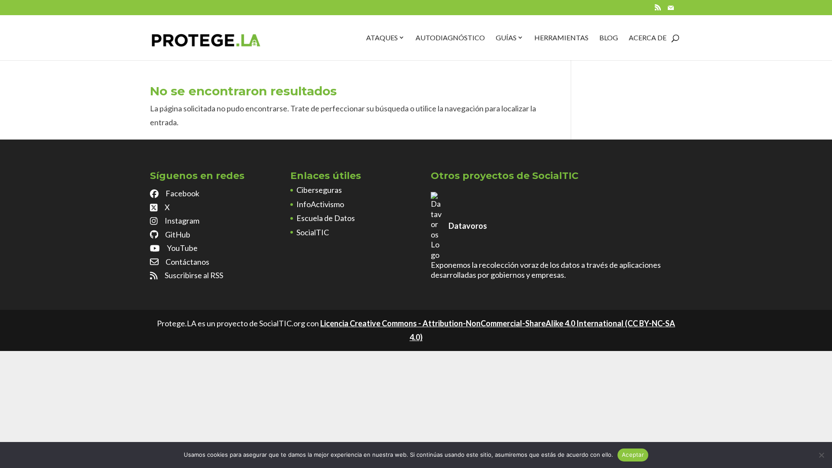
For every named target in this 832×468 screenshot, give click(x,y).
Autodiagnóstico (450, 37)
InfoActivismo (320, 204)
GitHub (177, 234)
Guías (506, 37)
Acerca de (647, 37)
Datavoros (467, 226)
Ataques (382, 37)
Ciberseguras (319, 190)
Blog (608, 37)
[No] (821, 455)
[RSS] (658, 10)
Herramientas (561, 37)
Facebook (182, 193)
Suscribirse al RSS (194, 275)
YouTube (182, 248)
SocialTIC (312, 232)
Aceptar (633, 454)
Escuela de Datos (325, 218)
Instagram (182, 220)
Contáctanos (187, 261)
